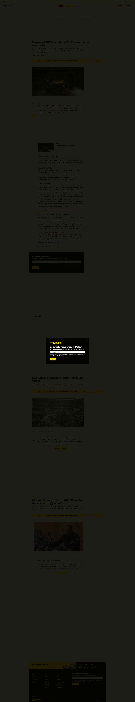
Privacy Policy (72, 354)
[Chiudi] (87, 340)
